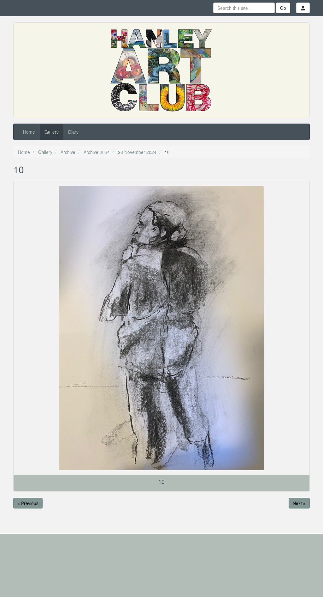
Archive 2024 (97, 152)
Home (29, 132)
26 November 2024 (137, 152)
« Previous (27, 503)
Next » (299, 503)
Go (283, 8)
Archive (68, 152)
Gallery (51, 132)
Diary (73, 132)
